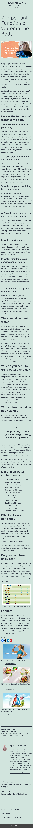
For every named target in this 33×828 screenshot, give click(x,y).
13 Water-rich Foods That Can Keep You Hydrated (15, 685)
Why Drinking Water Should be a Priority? (16, 660)
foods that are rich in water (18, 384)
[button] (2, 640)
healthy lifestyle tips (12, 735)
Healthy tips (9, 715)
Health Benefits (10, 664)
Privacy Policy (5, 813)
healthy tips (22, 735)
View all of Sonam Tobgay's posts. (20, 773)
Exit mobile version (16, 826)
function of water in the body (14, 733)
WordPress (18, 817)
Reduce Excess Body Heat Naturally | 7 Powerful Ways (15, 710)
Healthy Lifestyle (16, 3)
